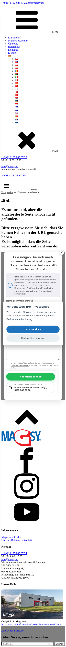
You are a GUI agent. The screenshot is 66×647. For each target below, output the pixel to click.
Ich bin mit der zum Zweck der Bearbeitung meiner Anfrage (35, 365)
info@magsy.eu (35, 2)
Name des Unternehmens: (20, 300)
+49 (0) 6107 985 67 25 (14, 157)
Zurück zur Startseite (12, 630)
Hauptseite (7, 192)
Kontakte (13, 49)
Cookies (34, 624)
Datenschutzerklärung (50, 624)
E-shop (12, 52)
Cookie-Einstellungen (33, 337)
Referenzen (14, 46)
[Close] (61, 252)
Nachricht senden (31, 376)
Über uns (13, 43)
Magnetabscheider (18, 40)
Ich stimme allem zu (33, 329)
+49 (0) (14, 2)
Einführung (14, 37)
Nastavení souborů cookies (15, 624)
